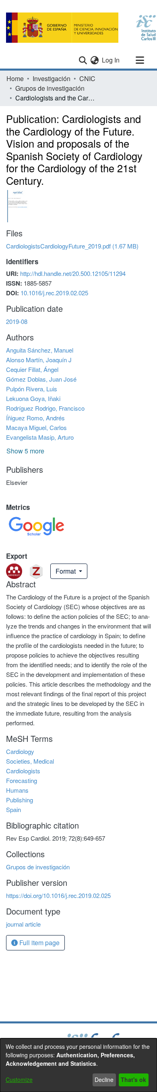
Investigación (51, 78)
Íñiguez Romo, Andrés (35, 417)
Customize (19, 1079)
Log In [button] (111, 60)
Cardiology (20, 751)
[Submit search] (83, 60)
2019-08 (16, 321)
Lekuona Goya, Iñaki (33, 398)
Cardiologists (23, 770)
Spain (13, 809)
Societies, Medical (30, 761)
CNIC (87, 78)
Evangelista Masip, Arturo (40, 437)
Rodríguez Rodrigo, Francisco (45, 408)
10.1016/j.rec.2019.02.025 (54, 292)
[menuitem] (94, 60)
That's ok (133, 1079)
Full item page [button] (39, 942)
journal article (23, 924)
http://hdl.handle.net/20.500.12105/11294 (73, 273)
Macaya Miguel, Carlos (36, 427)
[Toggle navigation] (139, 60)
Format (66, 571)
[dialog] (78, 1065)
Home (15, 78)
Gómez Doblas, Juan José (41, 379)
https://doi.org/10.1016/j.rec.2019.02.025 (58, 895)
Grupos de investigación (50, 88)
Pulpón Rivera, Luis (31, 388)
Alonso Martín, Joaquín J (39, 359)
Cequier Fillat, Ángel (32, 369)
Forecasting (21, 780)
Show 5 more (25, 450)
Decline (104, 1079)
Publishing (19, 800)
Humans (17, 790)
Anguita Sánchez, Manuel (39, 350)
